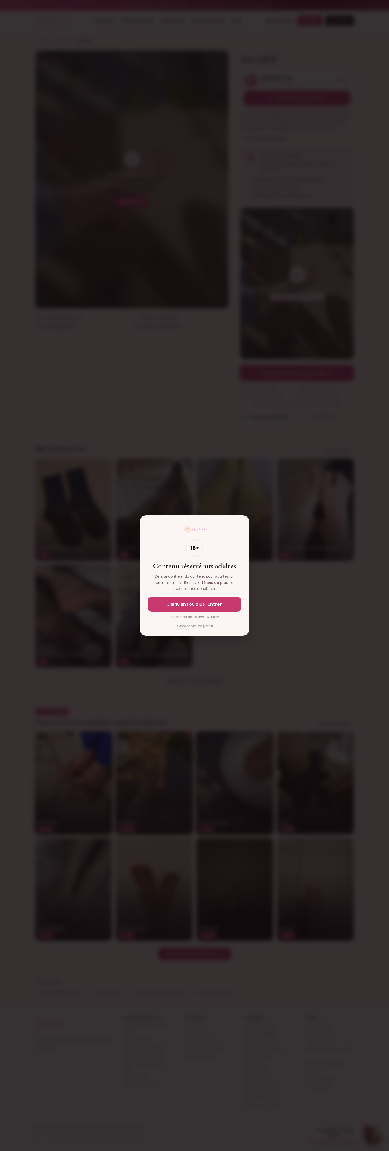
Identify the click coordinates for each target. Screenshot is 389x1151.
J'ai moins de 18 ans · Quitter (194, 616)
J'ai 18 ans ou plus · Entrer (194, 604)
